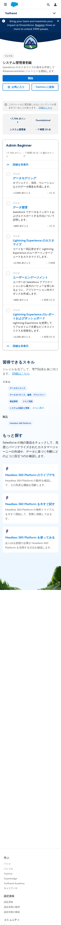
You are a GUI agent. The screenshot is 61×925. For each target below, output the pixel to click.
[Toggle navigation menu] (54, 13)
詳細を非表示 (20, 164)
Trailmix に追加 (45, 87)
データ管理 (20, 207)
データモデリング (24, 178)
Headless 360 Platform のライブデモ (30, 475)
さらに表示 (38, 407)
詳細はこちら (45, 107)
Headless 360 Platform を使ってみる (30, 537)
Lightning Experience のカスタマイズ (33, 242)
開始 (30, 78)
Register (40, 25)
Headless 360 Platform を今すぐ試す (30, 504)
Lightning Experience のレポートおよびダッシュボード (33, 316)
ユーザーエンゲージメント (30, 277)
